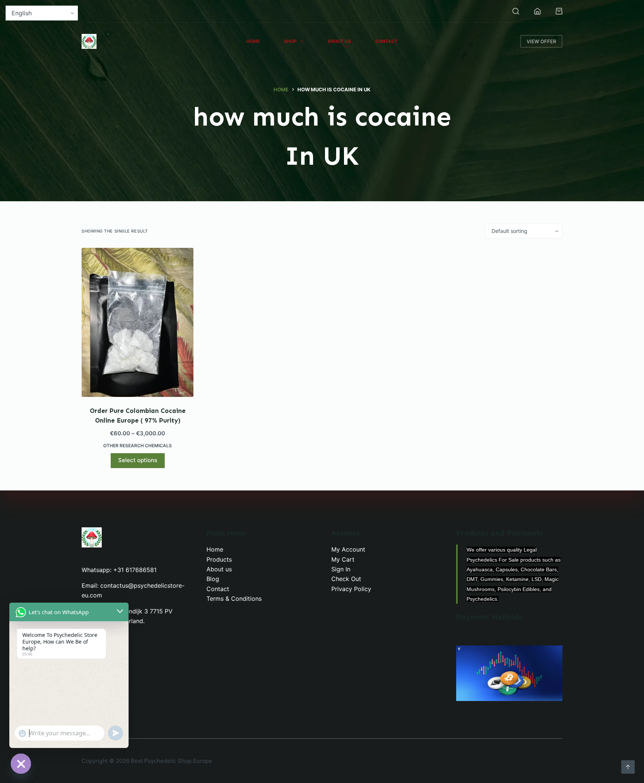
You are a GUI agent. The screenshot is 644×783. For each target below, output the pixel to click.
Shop (290, 41)
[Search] (515, 11)
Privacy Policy (351, 589)
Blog (212, 578)
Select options (137, 460)
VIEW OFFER (541, 41)
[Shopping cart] (559, 11)
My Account (348, 549)
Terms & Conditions (234, 598)
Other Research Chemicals (137, 445)
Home (253, 41)
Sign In (340, 569)
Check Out (346, 578)
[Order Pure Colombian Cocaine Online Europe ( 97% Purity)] (137, 322)
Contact (386, 41)
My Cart (342, 559)
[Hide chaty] (21, 764)
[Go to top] (628, 767)
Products (219, 559)
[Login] (537, 11)
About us (219, 569)
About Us (339, 41)
